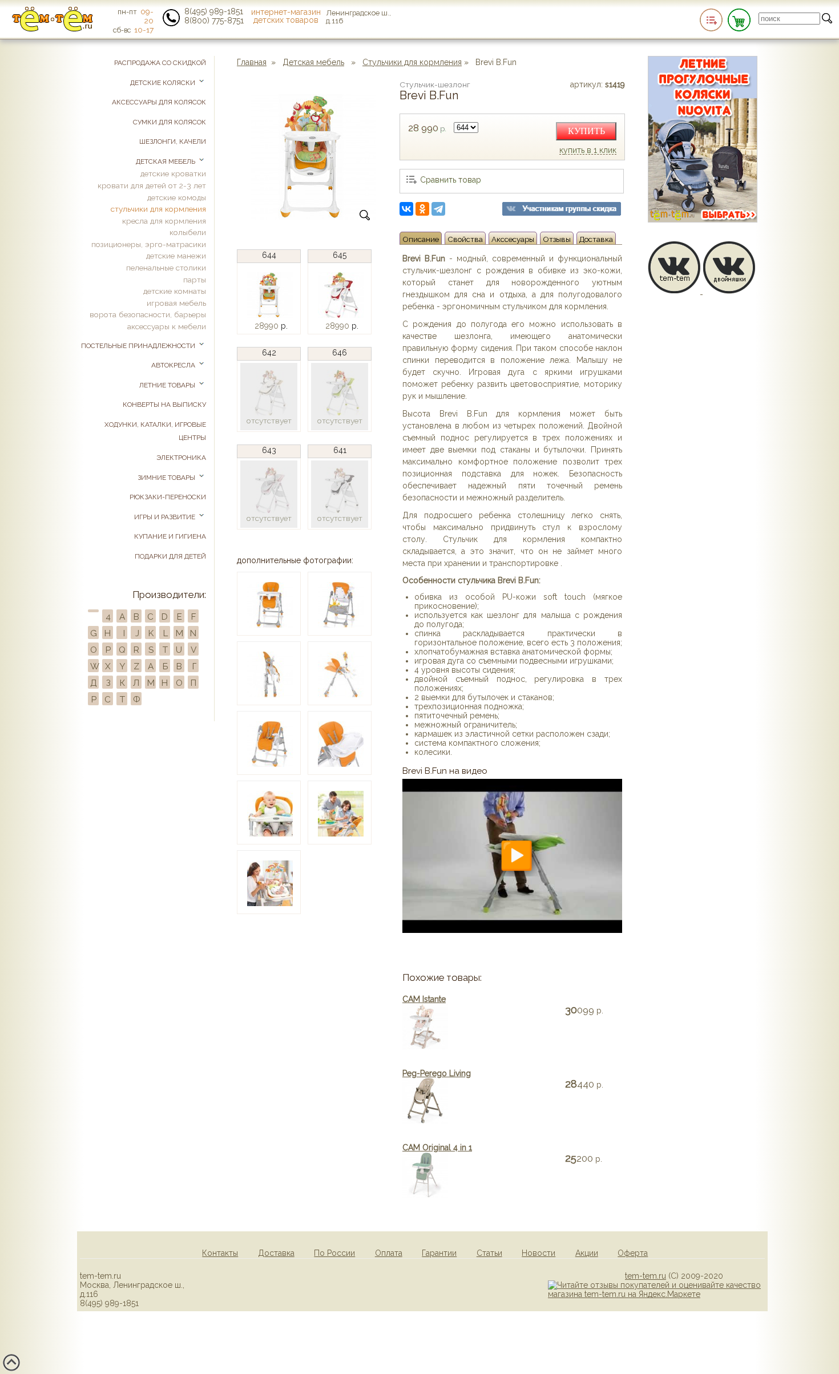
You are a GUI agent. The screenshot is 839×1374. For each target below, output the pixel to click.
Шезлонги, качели (172, 142)
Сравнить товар (450, 179)
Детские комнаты (174, 291)
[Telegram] (438, 209)
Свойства (465, 239)
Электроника (181, 458)
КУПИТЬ (586, 131)
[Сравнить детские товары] (711, 20)
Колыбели (188, 232)
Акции (586, 1253)
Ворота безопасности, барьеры (148, 314)
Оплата (388, 1253)
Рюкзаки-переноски (168, 497)
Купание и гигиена (170, 536)
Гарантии (439, 1253)
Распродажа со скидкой (160, 63)
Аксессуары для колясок (159, 102)
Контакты (220, 1253)
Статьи (489, 1253)
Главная (252, 62)
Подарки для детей (170, 556)
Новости (538, 1253)
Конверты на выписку (164, 405)
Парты (194, 279)
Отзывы (557, 239)
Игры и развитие (165, 517)
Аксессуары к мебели (166, 326)
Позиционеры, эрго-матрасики (148, 244)
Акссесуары (512, 239)
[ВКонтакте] (406, 209)
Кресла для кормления (164, 220)
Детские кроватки (173, 173)
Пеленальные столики (166, 267)
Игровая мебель (176, 303)
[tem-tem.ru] (52, 29)
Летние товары (168, 385)
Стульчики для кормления (412, 62)
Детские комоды (176, 197)
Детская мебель (313, 62)
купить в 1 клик (587, 151)
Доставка (596, 239)
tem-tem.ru (645, 1275)
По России (334, 1253)
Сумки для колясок (169, 122)
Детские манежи (176, 255)
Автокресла (174, 365)
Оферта (633, 1253)
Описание (420, 239)
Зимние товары (167, 478)
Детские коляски (163, 83)
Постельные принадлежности (139, 346)
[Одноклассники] (422, 209)
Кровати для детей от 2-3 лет (152, 185)
